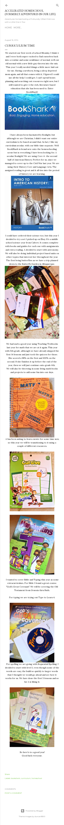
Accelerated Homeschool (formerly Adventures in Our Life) (30, 12)
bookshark (15, 778)
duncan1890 (40, 816)
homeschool (37, 778)
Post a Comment (13, 793)
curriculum (26, 778)
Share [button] (7, 774)
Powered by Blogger (34, 811)
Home (8, 27)
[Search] (57, 5)
